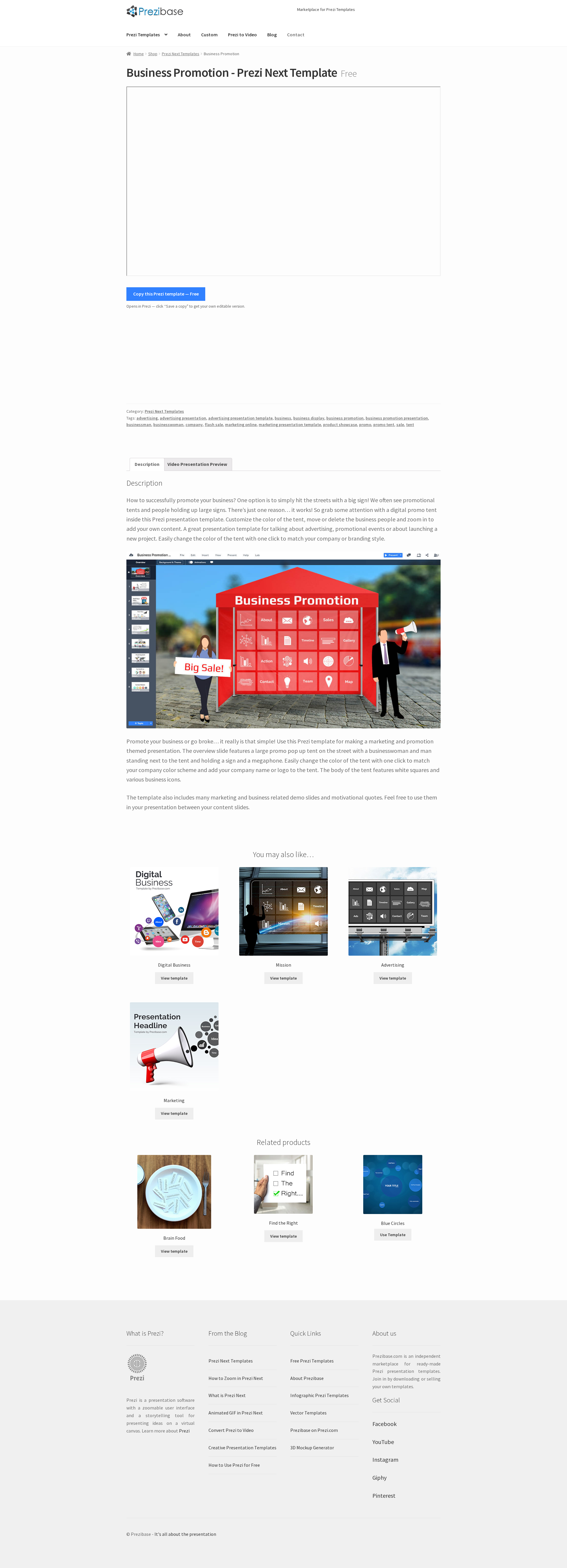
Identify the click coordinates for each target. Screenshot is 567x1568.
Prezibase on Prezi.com (314, 1430)
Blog (272, 34)
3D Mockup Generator (312, 1447)
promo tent (383, 424)
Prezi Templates (143, 34)
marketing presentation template (290, 424)
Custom (209, 34)
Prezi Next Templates (180, 53)
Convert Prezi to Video (231, 1430)
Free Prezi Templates (312, 1361)
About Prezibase (307, 1378)
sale (400, 424)
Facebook (384, 1423)
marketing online (241, 424)
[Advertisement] (283, 356)
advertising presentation (183, 418)
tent (410, 424)
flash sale (214, 424)
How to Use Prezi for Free (234, 1465)
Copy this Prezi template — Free (166, 294)
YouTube (383, 1441)
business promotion (345, 418)
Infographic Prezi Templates (319, 1395)
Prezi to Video (242, 34)
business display (308, 418)
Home (138, 53)
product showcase (340, 424)
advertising (147, 418)
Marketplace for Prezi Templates (326, 9)
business (283, 418)
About (184, 34)
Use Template (392, 1234)
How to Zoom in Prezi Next (235, 1378)
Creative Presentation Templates (242, 1447)
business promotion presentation (397, 418)
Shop (152, 53)
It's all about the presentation (185, 1534)
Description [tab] (147, 464)
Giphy (379, 1477)
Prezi (184, 1431)
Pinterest (383, 1495)
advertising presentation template (240, 418)
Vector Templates (308, 1413)
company (194, 424)
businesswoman (168, 424)
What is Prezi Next (227, 1395)
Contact (295, 34)
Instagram (385, 1459)
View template (174, 978)
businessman (138, 424)
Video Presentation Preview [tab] (197, 464)
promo (365, 424)
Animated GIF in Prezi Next (235, 1413)
